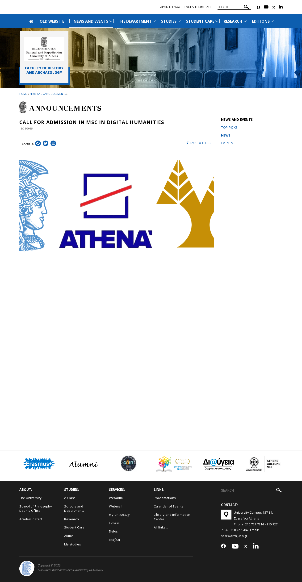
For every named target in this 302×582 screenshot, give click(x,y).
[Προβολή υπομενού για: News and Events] (110, 21)
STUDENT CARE (200, 21)
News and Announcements (47, 94)
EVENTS (227, 143)
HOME (23, 94)
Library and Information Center (172, 516)
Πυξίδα (114, 540)
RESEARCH (233, 21)
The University (30, 498)
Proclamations (165, 498)
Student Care (74, 527)
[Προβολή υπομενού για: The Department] (154, 21)
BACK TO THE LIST (201, 143)
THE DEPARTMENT (135, 21)
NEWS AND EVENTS (91, 21)
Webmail (115, 506)
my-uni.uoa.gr (119, 514)
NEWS (226, 135)
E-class (114, 523)
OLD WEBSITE (52, 21)
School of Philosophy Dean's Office (35, 508)
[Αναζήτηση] (247, 7)
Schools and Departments (74, 508)
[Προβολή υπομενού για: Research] (245, 21)
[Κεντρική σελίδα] (44, 49)
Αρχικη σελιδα (170, 7)
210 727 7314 (254, 524)
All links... (161, 527)
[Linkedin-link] (281, 7)
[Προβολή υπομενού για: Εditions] (272, 21)
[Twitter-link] (273, 7)
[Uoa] (26, 568)
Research (71, 519)
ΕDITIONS (261, 21)
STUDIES (168, 21)
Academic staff (30, 519)
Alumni (69, 536)
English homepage (198, 7)
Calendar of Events (168, 506)
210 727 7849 (240, 530)
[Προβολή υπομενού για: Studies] (179, 21)
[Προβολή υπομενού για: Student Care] (216, 21)
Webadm (116, 498)
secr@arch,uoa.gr (234, 536)
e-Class (70, 498)
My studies (72, 544)
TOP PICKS (229, 127)
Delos (113, 531)
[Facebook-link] (258, 7)
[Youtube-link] (266, 7)
